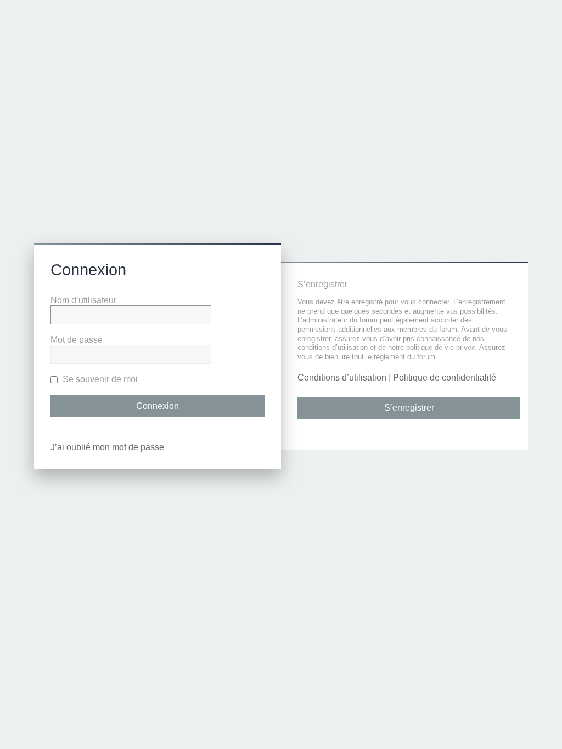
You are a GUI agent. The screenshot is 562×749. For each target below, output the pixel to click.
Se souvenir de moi (99, 379)
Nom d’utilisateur (83, 300)
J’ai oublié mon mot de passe (107, 447)
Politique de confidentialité (444, 377)
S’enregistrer (409, 407)
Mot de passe (76, 339)
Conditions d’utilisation (341, 377)
